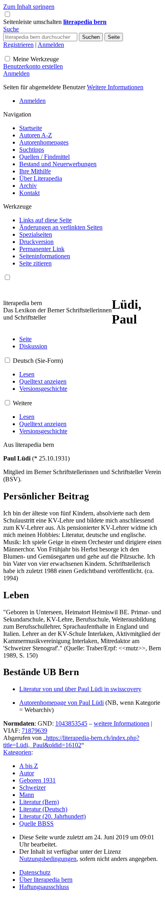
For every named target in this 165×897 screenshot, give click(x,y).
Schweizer (32, 787)
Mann (26, 794)
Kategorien (17, 752)
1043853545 (71, 723)
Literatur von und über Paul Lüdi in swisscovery (80, 689)
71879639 (34, 730)
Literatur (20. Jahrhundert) (52, 816)
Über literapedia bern (45, 879)
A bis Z (28, 765)
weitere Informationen (121, 723)
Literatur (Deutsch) (43, 809)
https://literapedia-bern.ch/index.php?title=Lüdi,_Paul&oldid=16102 (71, 741)
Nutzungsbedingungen (47, 858)
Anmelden (51, 44)
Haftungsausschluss (44, 886)
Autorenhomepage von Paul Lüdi (61, 702)
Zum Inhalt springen (28, 6)
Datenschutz (34, 872)
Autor (26, 773)
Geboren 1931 (37, 780)
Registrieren (18, 44)
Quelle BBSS (36, 823)
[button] (33, 21)
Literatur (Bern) (39, 801)
